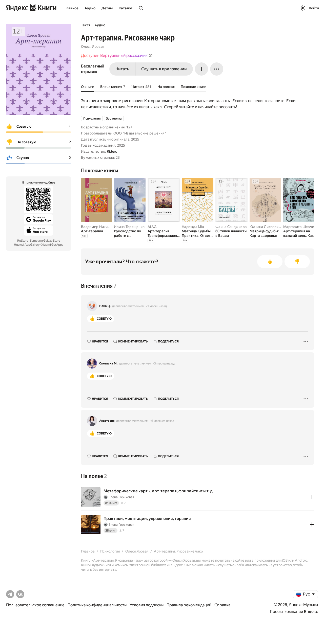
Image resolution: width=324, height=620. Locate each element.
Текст (85, 25)
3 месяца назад (164, 363)
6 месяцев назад (162, 421)
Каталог (125, 8)
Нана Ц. (105, 306)
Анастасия (107, 421)
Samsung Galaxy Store (45, 240)
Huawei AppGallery (26, 244)
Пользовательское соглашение (35, 605)
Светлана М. (108, 363)
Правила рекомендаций (189, 605)
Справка (222, 605)
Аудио (90, 8)
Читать (122, 68)
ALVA (152, 227)
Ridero (112, 151)
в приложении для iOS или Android (279, 560)
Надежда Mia (193, 227)
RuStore (22, 240)
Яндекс (311, 611)
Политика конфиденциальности (97, 605)
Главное (71, 8)
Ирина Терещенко (129, 227)
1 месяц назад (157, 306)
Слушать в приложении (164, 68)
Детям (107, 8)
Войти (314, 8)
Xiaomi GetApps (52, 244)
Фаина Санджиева (231, 227)
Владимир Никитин (97, 227)
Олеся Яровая (92, 46)
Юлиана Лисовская (266, 227)
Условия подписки (147, 605)
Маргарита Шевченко (301, 227)
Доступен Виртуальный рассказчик (114, 55)
